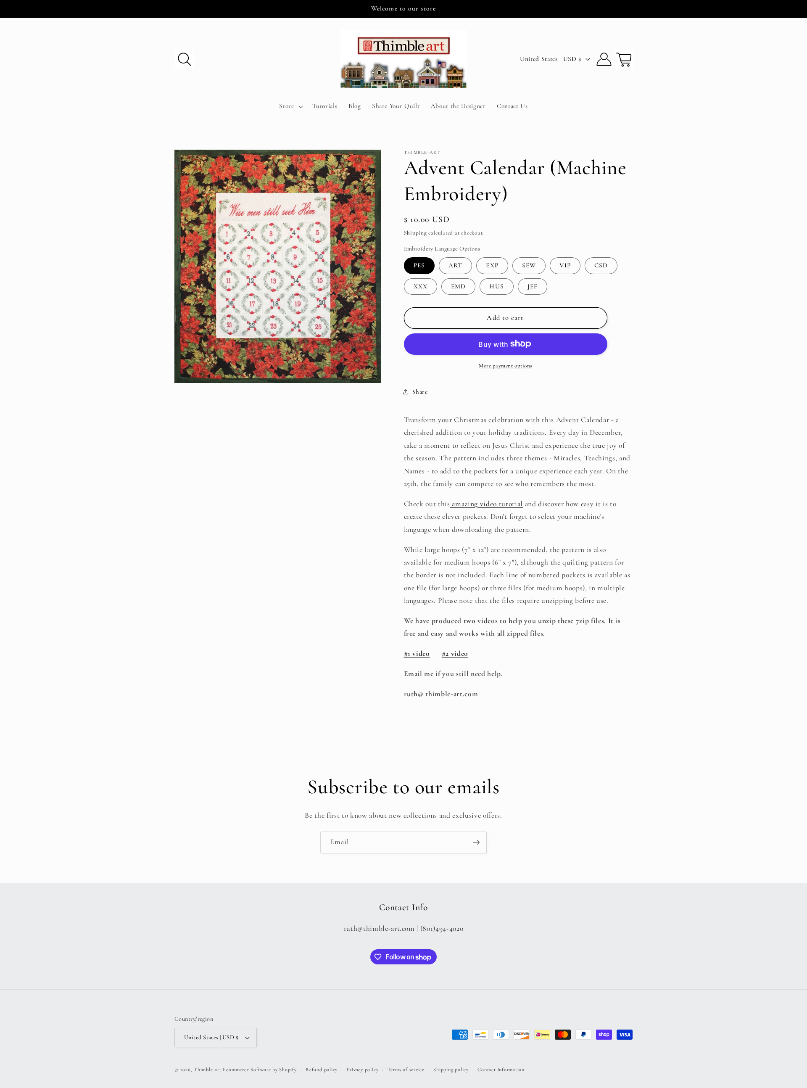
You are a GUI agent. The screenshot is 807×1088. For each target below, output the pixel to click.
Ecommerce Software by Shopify (259, 1069)
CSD (601, 265)
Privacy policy (363, 1069)
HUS (496, 286)
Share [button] (420, 392)
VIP (564, 265)
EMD (458, 286)
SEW (529, 265)
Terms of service (406, 1069)
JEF (532, 286)
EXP (492, 265)
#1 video (417, 653)
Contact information (501, 1069)
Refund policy (322, 1069)
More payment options (505, 365)
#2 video (455, 653)
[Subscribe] (476, 842)
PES (419, 265)
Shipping (415, 232)
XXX (420, 286)
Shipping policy (451, 1069)
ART (455, 265)
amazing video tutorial (486, 503)
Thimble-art (207, 1069)
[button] (184, 59)
